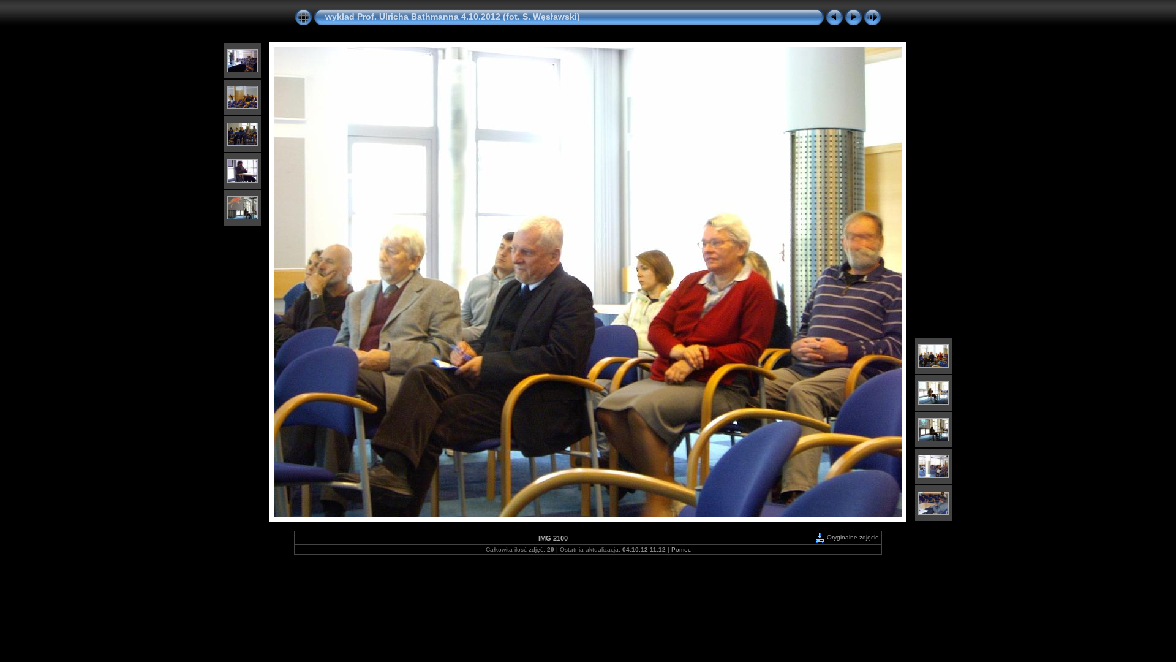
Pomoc (681, 549)
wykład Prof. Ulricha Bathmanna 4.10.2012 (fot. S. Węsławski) (452, 16)
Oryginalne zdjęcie (852, 537)
